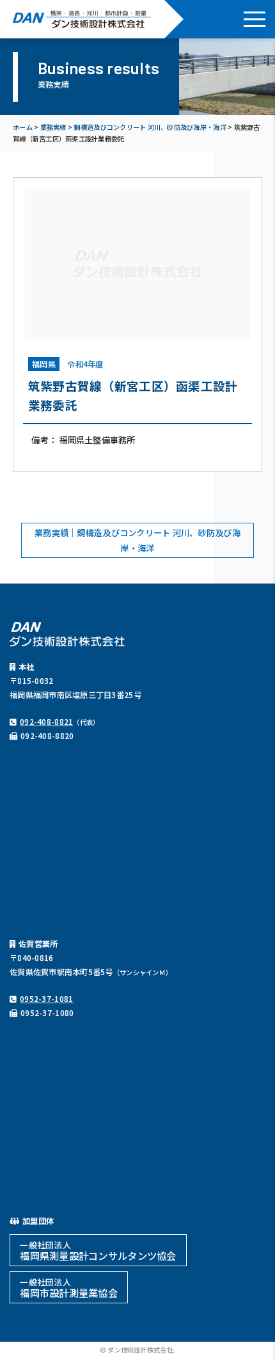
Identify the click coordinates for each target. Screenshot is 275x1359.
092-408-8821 (46, 721)
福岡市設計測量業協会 (69, 1287)
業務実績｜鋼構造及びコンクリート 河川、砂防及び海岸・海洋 (137, 540)
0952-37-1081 (46, 999)
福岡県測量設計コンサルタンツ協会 (98, 1250)
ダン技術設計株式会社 (82, 19)
